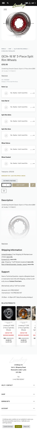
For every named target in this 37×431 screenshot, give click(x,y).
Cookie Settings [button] (8, 426)
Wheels (3, 48)
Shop (9, 48)
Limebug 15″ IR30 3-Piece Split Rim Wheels (8, 328)
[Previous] (5, 23)
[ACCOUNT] (30, 3)
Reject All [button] (26, 426)
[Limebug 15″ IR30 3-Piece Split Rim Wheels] (8, 313)
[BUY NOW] (33, 185)
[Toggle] (4, 76)
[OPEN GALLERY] (18, 23)
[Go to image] (17, 36)
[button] (8, 3)
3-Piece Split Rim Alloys (8, 51)
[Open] (3, 3)
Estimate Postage (9, 180)
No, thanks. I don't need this (18, 93)
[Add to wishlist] (3, 191)
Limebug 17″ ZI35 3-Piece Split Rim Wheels (23, 328)
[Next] (32, 23)
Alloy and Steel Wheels (21, 48)
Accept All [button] (18, 426)
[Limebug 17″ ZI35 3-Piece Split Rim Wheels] (24, 313)
